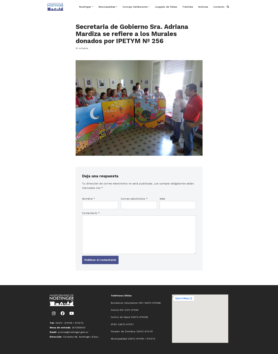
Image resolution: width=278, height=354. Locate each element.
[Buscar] (228, 6)
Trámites (187, 6)
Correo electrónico (134, 198)
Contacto (218, 6)
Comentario (91, 213)
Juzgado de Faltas (166, 6)
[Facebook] (63, 313)
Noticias (203, 6)
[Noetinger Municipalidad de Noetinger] (55, 7)
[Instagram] (54, 313)
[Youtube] (72, 313)
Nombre (88, 198)
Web (162, 198)
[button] (92, 6)
